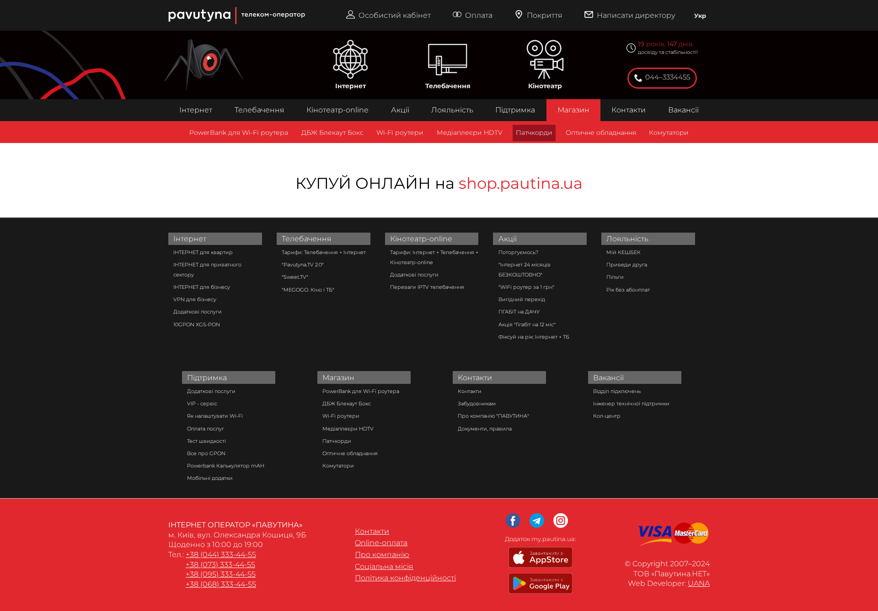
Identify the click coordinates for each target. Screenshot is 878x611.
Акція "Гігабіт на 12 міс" (527, 324)
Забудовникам (477, 403)
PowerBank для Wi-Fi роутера (238, 132)
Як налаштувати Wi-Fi (215, 416)
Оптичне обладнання (601, 132)
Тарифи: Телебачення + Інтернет (324, 252)
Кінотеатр (545, 86)
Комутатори (669, 132)
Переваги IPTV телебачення (427, 287)
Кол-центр (607, 416)
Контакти (628, 110)
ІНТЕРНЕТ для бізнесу (201, 287)
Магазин (573, 110)
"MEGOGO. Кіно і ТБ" (308, 290)
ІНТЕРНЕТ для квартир (203, 252)
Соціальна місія (384, 566)
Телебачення (448, 86)
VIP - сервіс (202, 403)
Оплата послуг (205, 428)
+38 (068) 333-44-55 (221, 584)
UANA (699, 583)
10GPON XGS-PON (196, 324)
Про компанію (382, 554)
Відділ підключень (617, 391)
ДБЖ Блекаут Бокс (332, 132)
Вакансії (683, 110)
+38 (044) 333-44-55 (221, 554)
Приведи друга (626, 264)
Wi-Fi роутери (399, 132)
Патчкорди (534, 132)
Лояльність (452, 110)
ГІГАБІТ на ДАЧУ (519, 311)
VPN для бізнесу (194, 299)
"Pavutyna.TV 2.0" (303, 264)
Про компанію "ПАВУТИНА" (493, 416)
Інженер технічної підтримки (631, 403)
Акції (400, 110)
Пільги (615, 277)
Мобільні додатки (210, 478)
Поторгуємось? (518, 252)
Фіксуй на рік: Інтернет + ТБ (533, 337)
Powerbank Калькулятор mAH (225, 465)
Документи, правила (485, 428)
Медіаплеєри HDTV (470, 132)
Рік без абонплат (628, 290)
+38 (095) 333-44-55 (221, 574)
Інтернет (350, 86)
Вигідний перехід (521, 299)
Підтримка (515, 110)
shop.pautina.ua (521, 183)
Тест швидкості (206, 441)
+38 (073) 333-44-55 (220, 564)
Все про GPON (206, 453)
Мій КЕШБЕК (623, 252)
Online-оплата (381, 542)
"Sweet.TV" (295, 277)
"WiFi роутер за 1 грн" (526, 287)
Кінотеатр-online (337, 110)
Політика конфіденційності (405, 578)
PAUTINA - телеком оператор (172, 4)
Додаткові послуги (197, 311)
